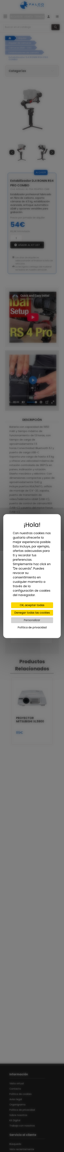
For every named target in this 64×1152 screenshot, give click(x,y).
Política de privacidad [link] (32, 627)
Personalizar (32, 620)
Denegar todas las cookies (32, 613)
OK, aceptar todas (32, 605)
